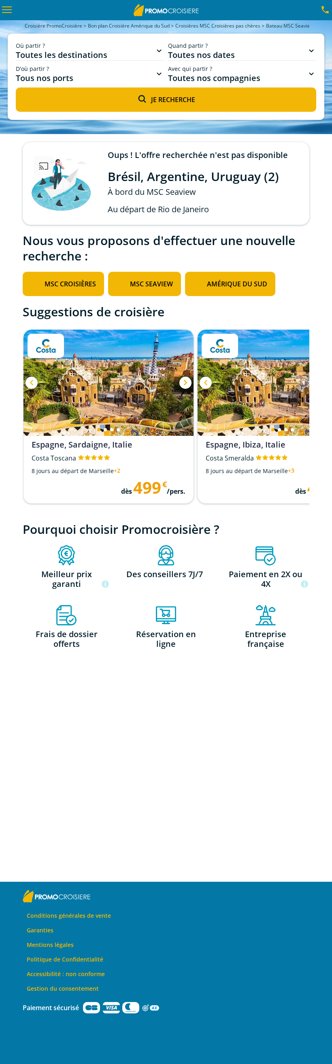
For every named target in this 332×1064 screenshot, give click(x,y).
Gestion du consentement (63, 988)
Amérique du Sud (237, 283)
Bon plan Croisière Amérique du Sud (129, 25)
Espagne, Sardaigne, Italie (82, 445)
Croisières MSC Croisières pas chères (217, 25)
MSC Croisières (70, 283)
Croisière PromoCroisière (53, 25)
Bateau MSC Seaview (290, 25)
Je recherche (173, 99)
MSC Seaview (151, 283)
